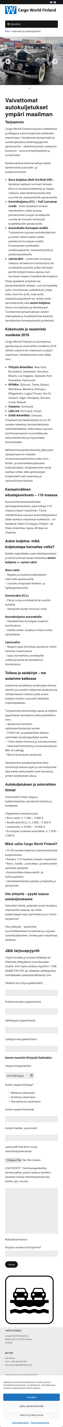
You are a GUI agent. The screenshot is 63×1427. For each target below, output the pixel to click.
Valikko (15, 24)
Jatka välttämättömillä (31, 1406)
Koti (7, 31)
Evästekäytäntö (20, 1422)
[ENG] (51, 2)
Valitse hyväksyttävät (31, 1415)
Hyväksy (31, 1397)
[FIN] (54, 2)
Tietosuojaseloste (39, 1422)
